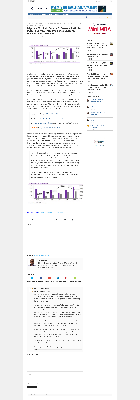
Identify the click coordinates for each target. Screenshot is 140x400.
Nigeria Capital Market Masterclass (51, 128)
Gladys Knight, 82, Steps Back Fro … (98, 99)
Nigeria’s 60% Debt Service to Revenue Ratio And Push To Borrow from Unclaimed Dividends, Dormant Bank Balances (54, 31)
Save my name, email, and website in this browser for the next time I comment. (49, 383)
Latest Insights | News (37, 23)
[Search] (111, 1)
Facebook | (50, 212)
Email (78, 278)
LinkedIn (61, 278)
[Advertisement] (55, 242)
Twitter (36, 278)
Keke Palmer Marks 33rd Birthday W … (98, 119)
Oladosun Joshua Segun (97, 101)
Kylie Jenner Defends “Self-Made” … (98, 106)
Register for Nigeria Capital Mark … (98, 112)
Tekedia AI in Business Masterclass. (52, 118)
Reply (36, 349)
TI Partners (94, 127)
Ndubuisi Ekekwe (38, 36)
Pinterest (70, 278)
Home (28, 23)
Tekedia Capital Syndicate (43, 123)
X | (55, 212)
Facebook (45, 278)
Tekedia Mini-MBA (51, 114)
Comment (30, 357)
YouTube (60, 212)
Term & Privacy (110, 398)
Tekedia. (29, 398)
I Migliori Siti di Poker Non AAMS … (97, 125)
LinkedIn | (41, 212)
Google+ (53, 278)
